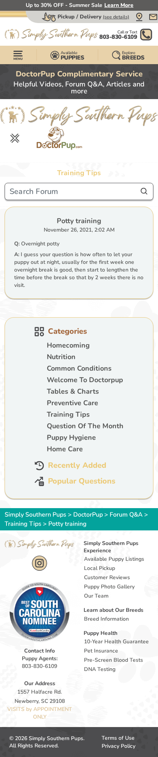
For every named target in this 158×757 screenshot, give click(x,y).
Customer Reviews (107, 577)
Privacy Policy (118, 746)
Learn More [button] (118, 5)
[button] (139, 17)
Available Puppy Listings (114, 559)
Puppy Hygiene (71, 437)
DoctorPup (88, 514)
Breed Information (106, 619)
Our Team (96, 596)
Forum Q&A (126, 514)
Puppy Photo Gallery (109, 586)
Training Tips (68, 414)
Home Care (65, 449)
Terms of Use (118, 738)
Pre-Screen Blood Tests (113, 660)
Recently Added (77, 465)
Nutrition (61, 356)
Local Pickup (99, 568)
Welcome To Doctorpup (85, 379)
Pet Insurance (101, 650)
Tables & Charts (73, 391)
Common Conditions (79, 368)
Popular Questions (81, 481)
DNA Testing (99, 669)
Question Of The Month (85, 426)
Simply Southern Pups (35, 514)
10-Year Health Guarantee (116, 641)
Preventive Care (72, 402)
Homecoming (68, 345)
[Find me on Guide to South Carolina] (39, 612)
